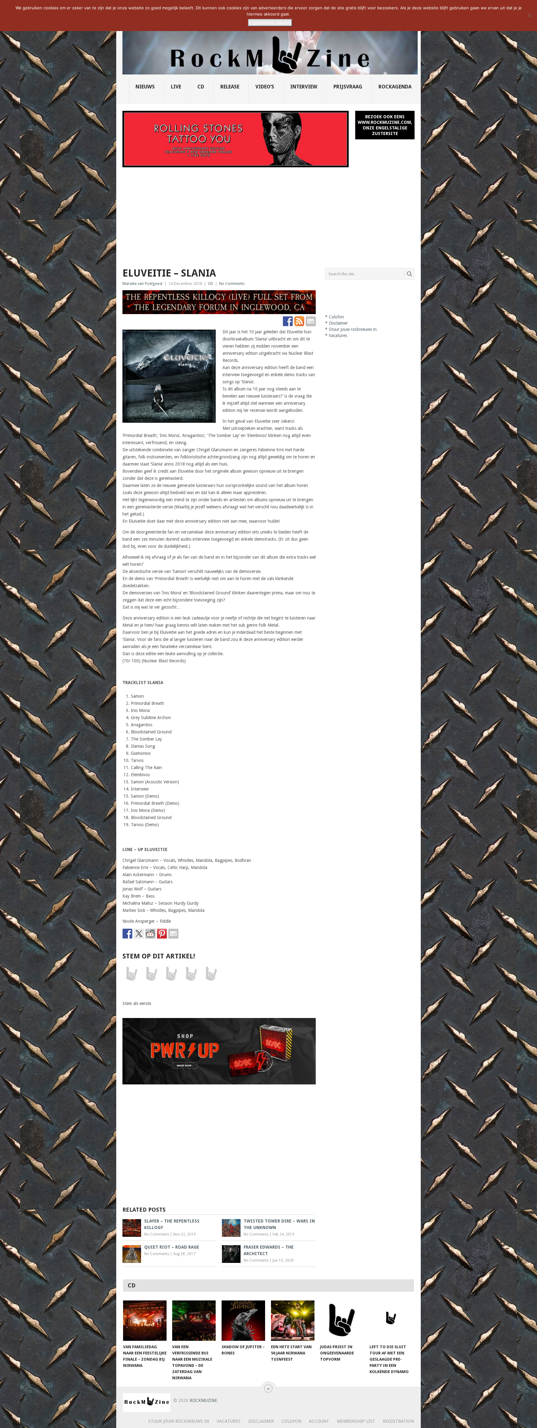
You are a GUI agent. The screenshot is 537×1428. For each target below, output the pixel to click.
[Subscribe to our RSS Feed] (299, 321)
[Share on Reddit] (150, 934)
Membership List (356, 1421)
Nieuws (145, 87)
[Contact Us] (311, 321)
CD (200, 87)
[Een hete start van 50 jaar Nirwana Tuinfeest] (292, 1320)
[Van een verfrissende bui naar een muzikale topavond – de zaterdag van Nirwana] (194, 1320)
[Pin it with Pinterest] (162, 934)
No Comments (232, 283)
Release (229, 87)
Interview (303, 87)
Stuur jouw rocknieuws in (353, 329)
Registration (398, 1421)
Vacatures (338, 335)
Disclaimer (338, 323)
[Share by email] (173, 934)
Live (176, 87)
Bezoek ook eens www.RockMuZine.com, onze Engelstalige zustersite (385, 125)
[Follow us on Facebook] (288, 321)
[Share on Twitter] (139, 934)
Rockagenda (395, 87)
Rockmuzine (203, 1400)
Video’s (264, 87)
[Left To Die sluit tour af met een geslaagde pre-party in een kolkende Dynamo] (391, 1320)
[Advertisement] (268, 213)
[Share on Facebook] (127, 934)
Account (319, 1421)
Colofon (336, 316)
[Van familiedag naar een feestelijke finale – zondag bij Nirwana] (145, 1320)
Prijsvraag (347, 87)
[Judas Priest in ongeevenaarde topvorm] (342, 1320)
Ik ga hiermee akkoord (270, 22)
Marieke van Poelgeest (142, 283)
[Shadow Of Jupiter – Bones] (243, 1320)
